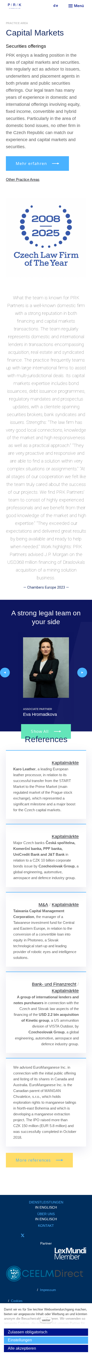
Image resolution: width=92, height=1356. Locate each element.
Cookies (17, 1301)
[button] (5, 672)
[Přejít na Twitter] (23, 1235)
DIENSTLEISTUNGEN (46, 1202)
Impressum (48, 1290)
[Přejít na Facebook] (9, 1235)
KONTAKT (46, 1226)
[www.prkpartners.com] (23, 6)
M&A (43, 904)
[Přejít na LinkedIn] (36, 1235)
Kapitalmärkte (65, 762)
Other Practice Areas (22, 179)
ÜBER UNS (46, 1214)
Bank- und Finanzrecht (54, 984)
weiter (46, 1320)
